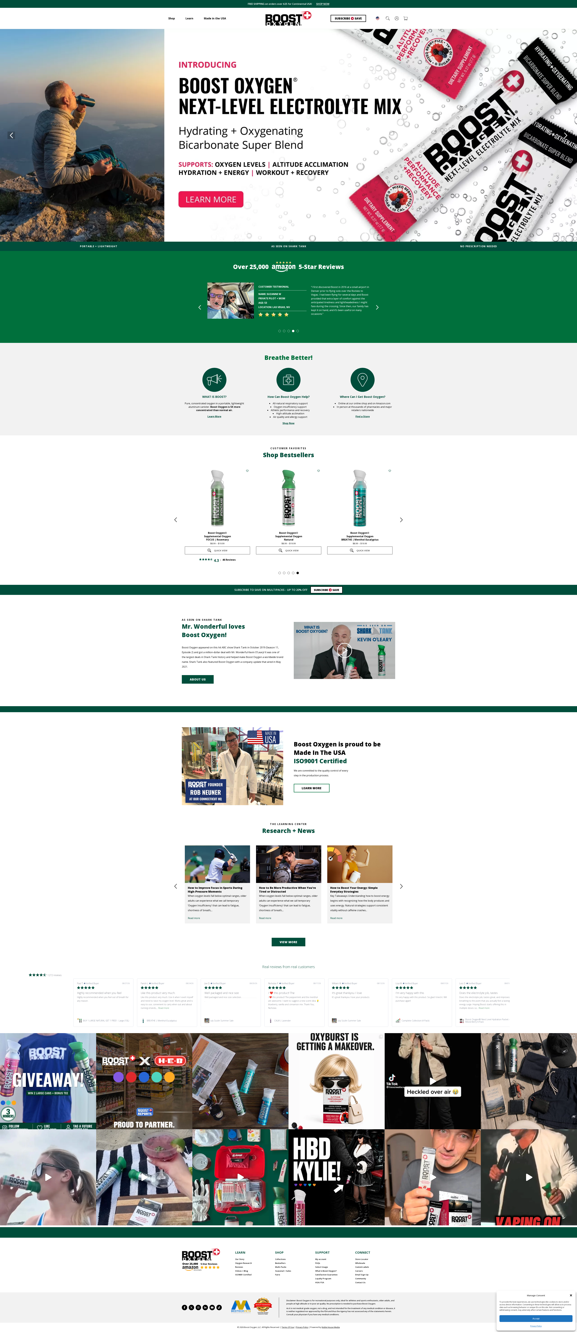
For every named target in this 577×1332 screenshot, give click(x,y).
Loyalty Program (323, 1278)
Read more (194, 918)
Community (360, 1278)
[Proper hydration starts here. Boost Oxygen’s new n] (433, 1177)
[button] (570, 1295)
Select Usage (321, 1267)
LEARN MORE (312, 788)
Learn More (214, 416)
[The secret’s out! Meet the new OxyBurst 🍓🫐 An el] (336, 1081)
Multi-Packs (280, 1267)
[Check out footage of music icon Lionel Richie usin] (529, 1177)
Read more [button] (163, 1008)
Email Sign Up (361, 1274)
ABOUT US (198, 679)
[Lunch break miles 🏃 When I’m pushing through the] (48, 1177)
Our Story (239, 1259)
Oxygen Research (243, 1263)
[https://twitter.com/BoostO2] (191, 1307)
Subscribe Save (348, 18)
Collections (280, 1259)
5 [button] (297, 331)
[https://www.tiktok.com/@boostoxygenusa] (219, 1307)
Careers (359, 1271)
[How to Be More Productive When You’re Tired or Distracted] (217, 864)
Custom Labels (362, 1267)
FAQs (317, 1263)
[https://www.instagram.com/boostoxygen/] (198, 1307)
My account (320, 1259)
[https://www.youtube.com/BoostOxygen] (212, 1307)
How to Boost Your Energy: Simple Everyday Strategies (282, 889)
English (377, 18)
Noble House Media (331, 1327)
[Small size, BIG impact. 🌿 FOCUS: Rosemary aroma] (240, 1081)
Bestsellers (280, 1263)
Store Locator (361, 1259)
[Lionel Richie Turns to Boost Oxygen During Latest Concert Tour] (359, 864)
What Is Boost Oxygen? (326, 1271)
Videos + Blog (241, 1271)
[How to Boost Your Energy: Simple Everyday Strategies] (288, 864)
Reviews (239, 1267)
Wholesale (360, 1263)
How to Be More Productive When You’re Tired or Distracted (216, 889)
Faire (277, 1274)
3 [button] (288, 331)
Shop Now (288, 423)
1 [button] (279, 331)
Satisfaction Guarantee (326, 1274)
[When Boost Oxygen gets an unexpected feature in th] (433, 1081)
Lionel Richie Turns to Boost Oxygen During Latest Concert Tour (355, 889)
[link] (103, 1020)
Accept (536, 1318)
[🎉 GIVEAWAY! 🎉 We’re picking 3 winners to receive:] (48, 1081)
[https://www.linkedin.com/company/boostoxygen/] (205, 1307)
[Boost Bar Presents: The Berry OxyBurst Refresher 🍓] (144, 1177)
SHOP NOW (320, 4)
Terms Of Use (288, 1327)
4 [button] (293, 331)
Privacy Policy (536, 1326)
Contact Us (360, 1282)
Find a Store (363, 416)
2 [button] (284, 331)
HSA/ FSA (319, 1282)
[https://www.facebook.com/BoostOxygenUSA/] (184, 1307)
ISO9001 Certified (243, 1274)
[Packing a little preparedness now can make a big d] (240, 1177)
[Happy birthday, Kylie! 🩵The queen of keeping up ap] (336, 1177)
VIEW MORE (288, 942)
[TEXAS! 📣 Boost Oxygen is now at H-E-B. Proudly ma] (144, 1081)
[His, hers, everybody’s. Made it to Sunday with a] (529, 1081)
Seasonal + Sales (283, 1271)
